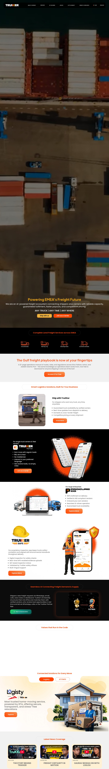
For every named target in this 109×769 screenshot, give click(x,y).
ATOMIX (62, 679)
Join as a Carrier (62, 316)
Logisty (46, 679)
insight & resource (84, 5)
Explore (11, 714)
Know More (60, 421)
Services (42, 5)
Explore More (74, 511)
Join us (61, 5)
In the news (52, 5)
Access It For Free (54, 374)
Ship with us (44, 316)
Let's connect (71, 5)
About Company (32, 5)
